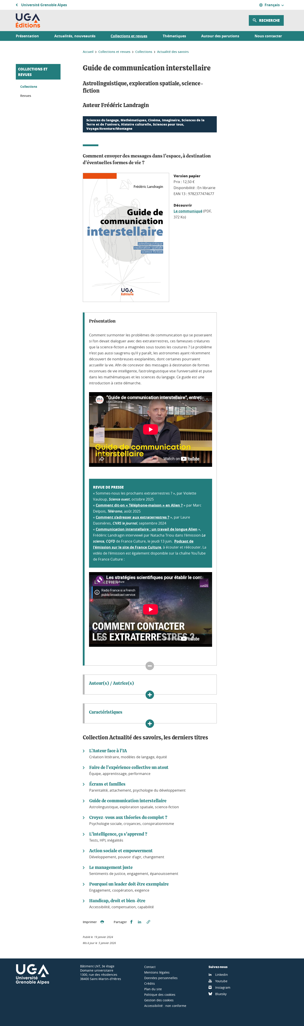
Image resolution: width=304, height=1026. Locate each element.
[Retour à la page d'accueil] (28, 20)
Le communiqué (188, 211)
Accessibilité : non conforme (165, 1006)
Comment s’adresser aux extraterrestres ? (132, 517)
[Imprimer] (102, 922)
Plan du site (153, 989)
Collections (28, 86)
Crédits (149, 983)
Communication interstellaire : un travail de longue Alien (146, 529)
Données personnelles (161, 978)
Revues (25, 96)
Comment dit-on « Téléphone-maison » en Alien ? (139, 505)
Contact (150, 967)
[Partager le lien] (148, 922)
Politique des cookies (159, 994)
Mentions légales (157, 972)
